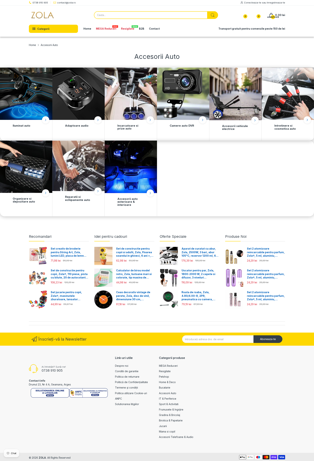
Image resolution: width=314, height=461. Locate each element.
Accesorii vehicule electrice (235, 127)
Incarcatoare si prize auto (127, 127)
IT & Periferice (167, 398)
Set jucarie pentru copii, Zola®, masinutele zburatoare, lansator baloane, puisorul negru (66, 296)
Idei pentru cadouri (110, 236)
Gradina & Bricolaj (169, 414)
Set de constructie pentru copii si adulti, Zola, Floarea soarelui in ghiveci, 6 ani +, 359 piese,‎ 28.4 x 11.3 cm (134, 252)
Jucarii (163, 426)
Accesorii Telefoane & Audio (176, 436)
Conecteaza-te (253, 2)
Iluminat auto (21, 125)
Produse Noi (235, 236)
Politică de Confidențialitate (131, 382)
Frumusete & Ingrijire (171, 409)
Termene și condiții (126, 387)
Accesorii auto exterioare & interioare (127, 202)
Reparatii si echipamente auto (77, 198)
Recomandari (40, 236)
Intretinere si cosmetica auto (285, 127)
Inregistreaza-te (276, 2)
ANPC (118, 398)
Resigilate (165, 371)
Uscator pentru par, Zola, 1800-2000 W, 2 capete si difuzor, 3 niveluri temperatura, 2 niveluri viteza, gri (198, 274)
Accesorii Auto (167, 393)
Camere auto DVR (182, 125)
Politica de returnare (127, 376)
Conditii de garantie (126, 371)
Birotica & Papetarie (171, 420)
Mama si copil (167, 431)
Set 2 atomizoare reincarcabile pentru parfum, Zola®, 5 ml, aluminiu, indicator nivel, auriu (266, 252)
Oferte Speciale (173, 236)
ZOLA (42, 457)
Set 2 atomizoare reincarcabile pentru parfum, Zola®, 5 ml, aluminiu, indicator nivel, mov (266, 274)
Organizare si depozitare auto (24, 200)
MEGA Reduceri (168, 365)
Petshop (164, 376)
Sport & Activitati (168, 404)
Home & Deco (167, 382)
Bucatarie (164, 387)
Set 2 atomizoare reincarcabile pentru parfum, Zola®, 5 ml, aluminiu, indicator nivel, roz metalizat (266, 296)
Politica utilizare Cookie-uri (131, 393)
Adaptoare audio (76, 125)
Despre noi (121, 365)
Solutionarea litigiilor (127, 404)
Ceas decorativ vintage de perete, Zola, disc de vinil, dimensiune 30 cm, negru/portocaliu (133, 296)
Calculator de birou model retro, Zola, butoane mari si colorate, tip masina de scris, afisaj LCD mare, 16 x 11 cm (134, 274)
